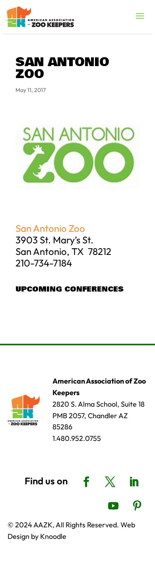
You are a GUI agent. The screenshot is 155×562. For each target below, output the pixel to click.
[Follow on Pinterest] (137, 505)
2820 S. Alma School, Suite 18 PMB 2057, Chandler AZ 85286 (98, 415)
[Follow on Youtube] (113, 505)
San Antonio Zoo (50, 228)
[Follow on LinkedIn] (134, 482)
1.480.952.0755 (76, 438)
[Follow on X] (110, 482)
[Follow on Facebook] (86, 482)
